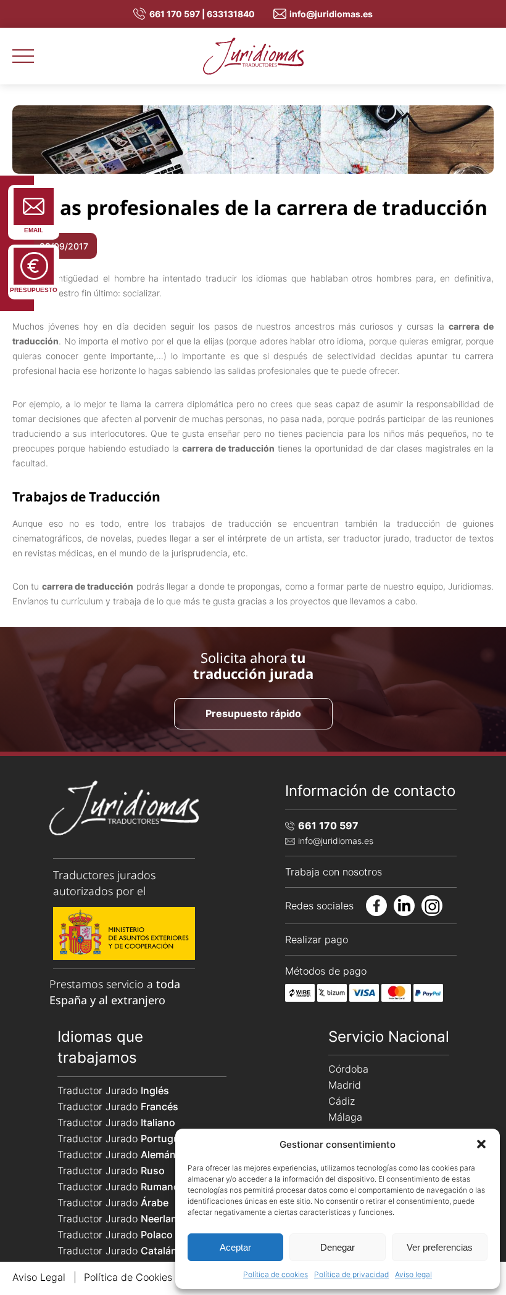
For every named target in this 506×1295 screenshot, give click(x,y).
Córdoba (348, 1069)
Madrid (344, 1085)
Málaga (345, 1117)
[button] (481, 1144)
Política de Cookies (128, 1277)
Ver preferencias (440, 1247)
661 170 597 (328, 825)
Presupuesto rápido (253, 713)
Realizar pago (316, 939)
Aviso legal (413, 1274)
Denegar (337, 1247)
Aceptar (235, 1247)
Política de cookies (275, 1274)
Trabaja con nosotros (333, 872)
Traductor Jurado (113, 1090)
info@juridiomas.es (331, 14)
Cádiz (341, 1101)
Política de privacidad (351, 1274)
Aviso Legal (38, 1277)
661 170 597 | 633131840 (202, 14)
